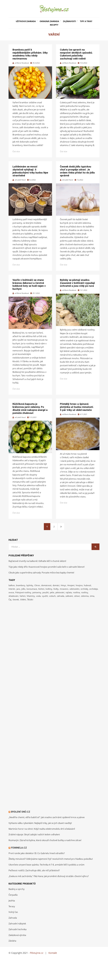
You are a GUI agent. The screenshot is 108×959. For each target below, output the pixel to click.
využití (45, 596)
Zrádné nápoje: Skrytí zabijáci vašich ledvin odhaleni (34, 834)
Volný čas (13, 912)
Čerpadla (13, 894)
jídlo (23, 589)
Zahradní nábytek (17, 923)
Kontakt (52, 952)
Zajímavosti (69, 21)
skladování (13, 596)
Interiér (12, 589)
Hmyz (63, 585)
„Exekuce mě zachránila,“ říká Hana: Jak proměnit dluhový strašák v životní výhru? (49, 876)
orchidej (84, 589)
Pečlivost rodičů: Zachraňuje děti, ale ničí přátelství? (34, 870)
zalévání (69, 596)
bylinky (29, 585)
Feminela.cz (19, 847)
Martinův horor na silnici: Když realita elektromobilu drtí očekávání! (42, 828)
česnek (16, 599)
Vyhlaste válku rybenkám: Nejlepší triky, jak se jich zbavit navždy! (40, 823)
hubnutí (87, 585)
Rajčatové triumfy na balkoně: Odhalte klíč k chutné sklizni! (37, 561)
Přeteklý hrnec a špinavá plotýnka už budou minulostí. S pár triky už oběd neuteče (77, 406)
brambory (20, 585)
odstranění (74, 589)
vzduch (52, 596)
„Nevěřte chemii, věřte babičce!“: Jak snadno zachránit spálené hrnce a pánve (47, 817)
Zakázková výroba (17, 935)
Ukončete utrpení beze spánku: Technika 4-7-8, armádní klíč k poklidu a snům (46, 864)
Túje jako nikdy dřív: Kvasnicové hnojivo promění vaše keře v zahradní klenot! (47, 566)
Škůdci (30, 599)
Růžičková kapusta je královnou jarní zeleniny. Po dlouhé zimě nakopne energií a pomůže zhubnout (30, 408)
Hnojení (70, 585)
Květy (55, 589)
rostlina (76, 592)
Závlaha (12, 940)
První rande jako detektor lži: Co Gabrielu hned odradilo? (37, 853)
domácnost (46, 585)
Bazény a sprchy (16, 889)
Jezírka (12, 900)
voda (38, 596)
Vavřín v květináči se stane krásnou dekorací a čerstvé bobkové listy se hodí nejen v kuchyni (29, 284)
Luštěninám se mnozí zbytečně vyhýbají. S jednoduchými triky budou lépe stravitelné (30, 171)
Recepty (54, 24)
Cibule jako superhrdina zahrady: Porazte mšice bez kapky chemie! (41, 572)
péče (52, 592)
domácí (56, 585)
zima (92, 596)
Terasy (12, 906)
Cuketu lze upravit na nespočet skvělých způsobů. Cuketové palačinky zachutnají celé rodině (76, 54)
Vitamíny (31, 596)
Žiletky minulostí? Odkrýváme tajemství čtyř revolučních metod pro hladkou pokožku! (51, 858)
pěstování (59, 592)
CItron (37, 585)
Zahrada (13, 917)
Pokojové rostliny (23, 592)
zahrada (60, 596)
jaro (18, 589)
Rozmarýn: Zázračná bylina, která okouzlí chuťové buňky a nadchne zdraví (45, 840)
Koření (41, 589)
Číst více (16, 151)
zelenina (85, 596)
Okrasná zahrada (49, 21)
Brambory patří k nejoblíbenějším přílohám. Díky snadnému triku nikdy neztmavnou (30, 54)
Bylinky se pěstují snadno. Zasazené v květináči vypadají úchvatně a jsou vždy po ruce (77, 282)
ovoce (11, 592)
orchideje (93, 589)
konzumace (32, 589)
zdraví (77, 596)
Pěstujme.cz (36, 952)
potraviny (36, 592)
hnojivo (79, 585)
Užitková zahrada (26, 21)
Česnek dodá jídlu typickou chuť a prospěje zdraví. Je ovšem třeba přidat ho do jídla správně (77, 171)
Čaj (10, 599)
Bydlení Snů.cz (20, 811)
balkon (12, 585)
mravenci (64, 589)
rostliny (84, 592)
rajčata (69, 592)
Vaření (22, 596)
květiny (49, 589)
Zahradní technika (17, 929)
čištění (23, 599)
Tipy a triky (86, 21)
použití (45, 592)
